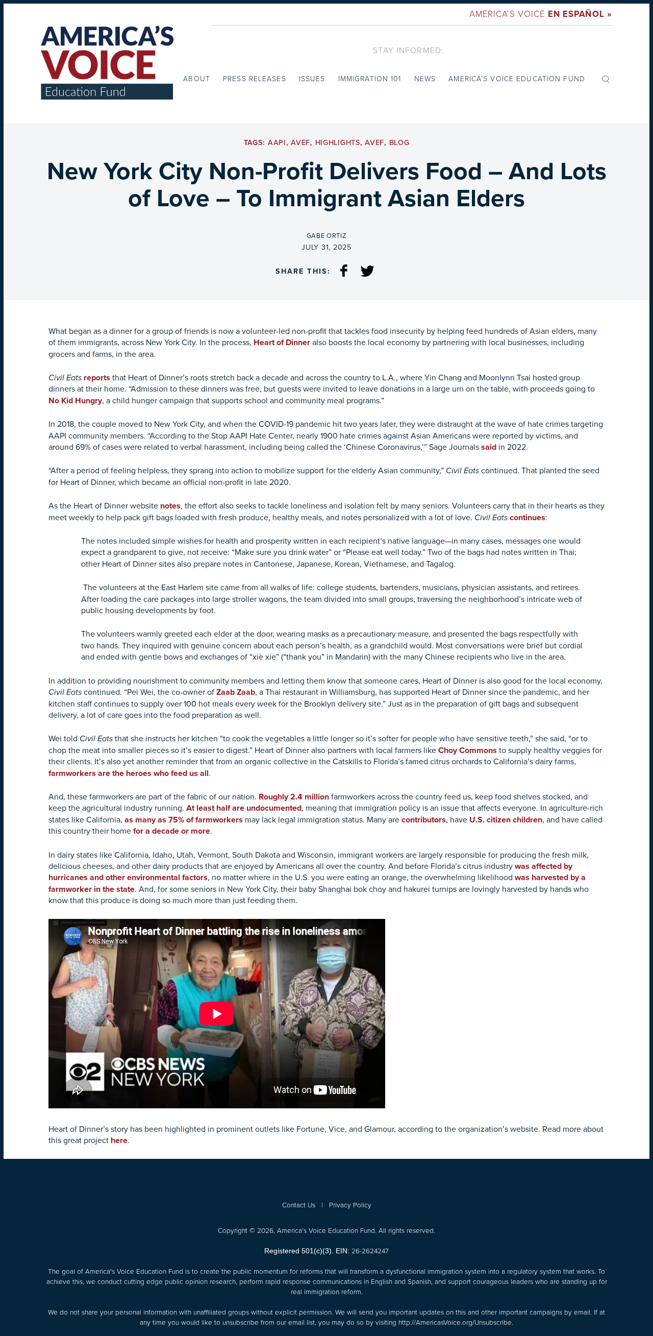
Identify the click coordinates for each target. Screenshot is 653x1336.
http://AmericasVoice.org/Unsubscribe (455, 1322)
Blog (399, 142)
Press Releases (254, 79)
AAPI (277, 142)
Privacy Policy (350, 1205)
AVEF (300, 142)
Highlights (337, 142)
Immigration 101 (369, 79)
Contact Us (298, 1205)
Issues (312, 79)
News (425, 79)
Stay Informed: (408, 50)
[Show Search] (605, 78)
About (196, 79)
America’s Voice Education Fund (516, 79)
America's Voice (540, 14)
